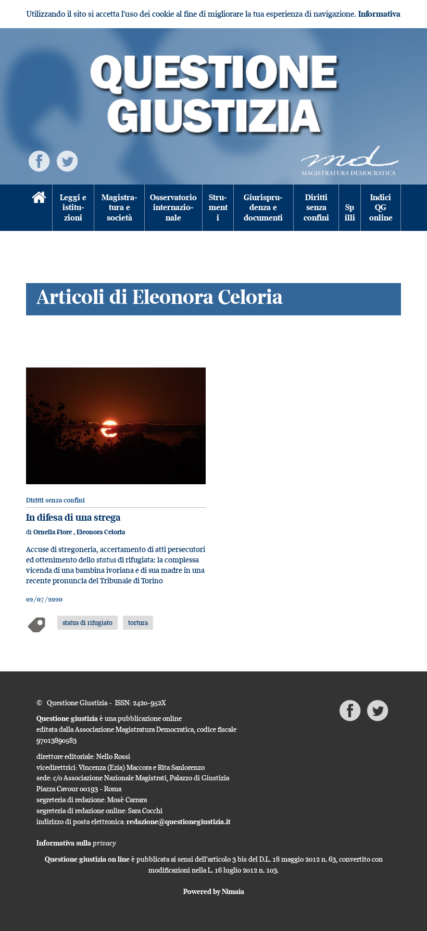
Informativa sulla (76, 843)
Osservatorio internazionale (173, 207)
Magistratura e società (119, 207)
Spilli (350, 212)
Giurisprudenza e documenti (263, 207)
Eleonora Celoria (101, 532)
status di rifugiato (87, 622)
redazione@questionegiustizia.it (179, 821)
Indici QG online (381, 207)
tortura (138, 622)
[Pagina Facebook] (39, 160)
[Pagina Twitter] (67, 160)
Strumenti (218, 207)
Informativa (379, 14)
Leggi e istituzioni (73, 207)
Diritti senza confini (316, 207)
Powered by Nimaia (213, 891)
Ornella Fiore (53, 532)
